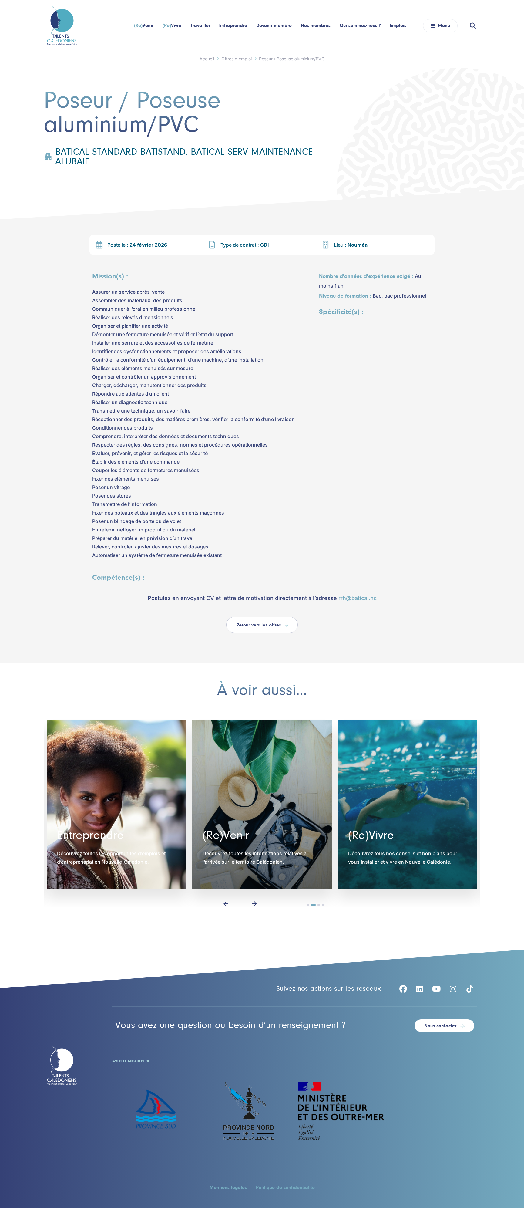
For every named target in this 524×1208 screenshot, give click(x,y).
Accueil (207, 58)
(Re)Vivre (371, 836)
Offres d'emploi (236, 58)
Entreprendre (90, 836)
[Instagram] (453, 989)
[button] (225, 903)
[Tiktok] (469, 989)
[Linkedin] (419, 989)
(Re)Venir (226, 836)
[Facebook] (403, 989)
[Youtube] (436, 989)
